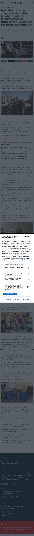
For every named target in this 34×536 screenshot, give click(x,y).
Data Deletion (8, 299)
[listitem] (17, 264)
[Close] (30, 236)
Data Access (17, 299)
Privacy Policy (26, 299)
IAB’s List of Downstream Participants (19, 259)
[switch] (28, 268)
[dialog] (17, 268)
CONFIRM (10, 294)
